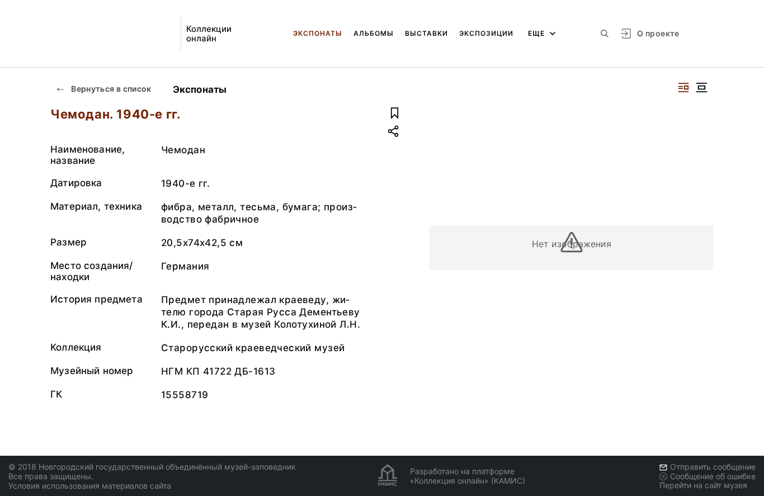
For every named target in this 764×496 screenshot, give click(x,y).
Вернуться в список (110, 88)
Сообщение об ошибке (713, 476)
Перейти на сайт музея (703, 485)
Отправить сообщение (713, 466)
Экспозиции (486, 33)
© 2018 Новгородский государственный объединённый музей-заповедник (152, 466)
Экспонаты (317, 33)
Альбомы (373, 33)
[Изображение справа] (683, 87)
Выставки (426, 33)
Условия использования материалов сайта (89, 485)
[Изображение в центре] (701, 87)
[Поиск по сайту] (604, 33)
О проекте (658, 33)
